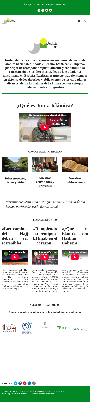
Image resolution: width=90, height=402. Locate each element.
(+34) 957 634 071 (32, 5)
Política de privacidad (21, 394)
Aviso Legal (6, 394)
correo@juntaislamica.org (55, 5)
